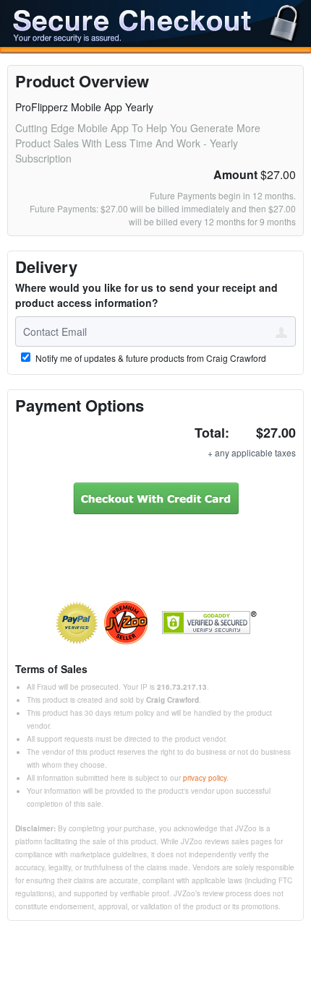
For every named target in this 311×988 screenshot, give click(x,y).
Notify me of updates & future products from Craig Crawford (149, 358)
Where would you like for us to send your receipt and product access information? (146, 295)
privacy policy (204, 778)
